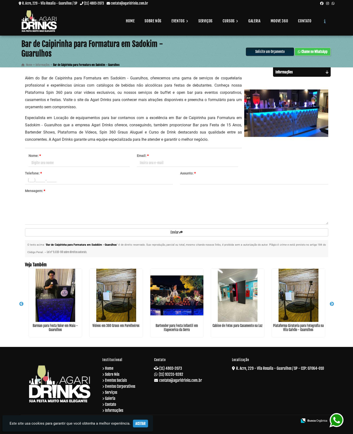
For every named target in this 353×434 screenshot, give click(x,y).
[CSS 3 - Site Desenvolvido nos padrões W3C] (275, 421)
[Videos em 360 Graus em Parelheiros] (116, 295)
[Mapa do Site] (247, 421)
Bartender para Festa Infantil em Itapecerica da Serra (177, 328)
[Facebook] (321, 3)
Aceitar (140, 423)
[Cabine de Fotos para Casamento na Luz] (237, 295)
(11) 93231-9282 (171, 374)
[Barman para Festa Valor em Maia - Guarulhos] (55, 295)
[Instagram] (327, 3)
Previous (21, 304)
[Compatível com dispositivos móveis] (292, 421)
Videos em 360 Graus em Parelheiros (116, 326)
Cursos (229, 21)
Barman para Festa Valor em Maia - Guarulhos (55, 328)
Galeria (254, 21)
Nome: (35, 156)
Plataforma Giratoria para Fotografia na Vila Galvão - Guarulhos (298, 328)
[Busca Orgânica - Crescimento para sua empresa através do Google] (314, 420)
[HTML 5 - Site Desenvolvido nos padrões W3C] (259, 421)
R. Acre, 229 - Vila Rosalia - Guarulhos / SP (49, 3)
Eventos (178, 21)
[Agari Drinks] (59, 384)
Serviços (205, 21)
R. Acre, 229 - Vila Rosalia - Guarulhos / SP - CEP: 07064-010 (280, 368)
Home (130, 21)
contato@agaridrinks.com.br (129, 3)
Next (331, 304)
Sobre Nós (153, 21)
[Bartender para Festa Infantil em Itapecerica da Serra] (176, 295)
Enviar (174, 232)
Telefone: (33, 173)
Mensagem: (35, 191)
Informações (114, 410)
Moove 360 (279, 21)
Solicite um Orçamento (270, 52)
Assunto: (188, 173)
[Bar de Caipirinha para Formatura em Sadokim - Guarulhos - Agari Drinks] (39, 21)
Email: (143, 156)
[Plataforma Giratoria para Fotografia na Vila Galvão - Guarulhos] (298, 295)
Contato (304, 21)
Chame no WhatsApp (314, 52)
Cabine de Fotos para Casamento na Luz (237, 326)
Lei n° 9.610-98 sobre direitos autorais (66, 252)
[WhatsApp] (333, 3)
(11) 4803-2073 (94, 3)
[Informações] (325, 21)
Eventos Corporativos (120, 386)
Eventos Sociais (116, 380)
